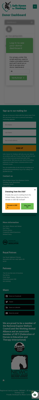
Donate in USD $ (12, 206)
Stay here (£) (27, 206)
